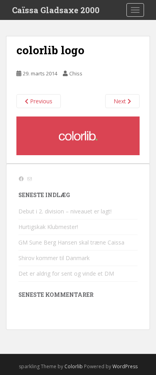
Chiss (75, 73)
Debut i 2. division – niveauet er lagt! (65, 211)
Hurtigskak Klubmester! (48, 227)
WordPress (125, 366)
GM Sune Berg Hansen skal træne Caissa (71, 242)
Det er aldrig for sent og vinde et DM (66, 273)
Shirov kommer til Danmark (54, 258)
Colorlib (73, 366)
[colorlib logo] (78, 135)
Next (121, 101)
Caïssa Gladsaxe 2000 (56, 10)
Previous (40, 101)
